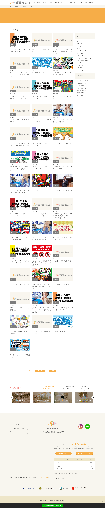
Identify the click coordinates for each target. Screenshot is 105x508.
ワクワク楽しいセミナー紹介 (84, 58)
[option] (20, 398)
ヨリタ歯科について (39, 2)
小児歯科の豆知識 (81, 90)
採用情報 (91, 2)
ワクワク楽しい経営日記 (83, 60)
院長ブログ (79, 43)
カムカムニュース (81, 62)
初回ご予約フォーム (63, 453)
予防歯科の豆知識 (81, 85)
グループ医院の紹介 (61, 479)
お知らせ (79, 41)
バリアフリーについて (18, 432)
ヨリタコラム (64, 2)
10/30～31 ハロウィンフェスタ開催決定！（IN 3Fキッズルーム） (41, 286)
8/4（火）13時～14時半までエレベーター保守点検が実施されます (20, 75)
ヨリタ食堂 (79, 67)
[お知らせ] (20, 34)
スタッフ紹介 (73, 2)
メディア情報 (80, 65)
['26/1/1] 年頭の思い (38, 190)
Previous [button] (12, 397)
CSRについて (16, 424)
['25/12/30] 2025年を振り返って (62, 190)
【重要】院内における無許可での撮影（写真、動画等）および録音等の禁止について (41, 263)
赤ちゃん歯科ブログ (82, 53)
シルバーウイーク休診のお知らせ (51, 505)
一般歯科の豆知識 (81, 83)
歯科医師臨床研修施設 (18, 428)
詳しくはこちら (44, 477)
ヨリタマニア (80, 70)
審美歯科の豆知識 (81, 88)
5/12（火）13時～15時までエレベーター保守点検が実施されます (19, 145)
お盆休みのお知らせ (38, 73)
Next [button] (93, 397)
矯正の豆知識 (80, 95)
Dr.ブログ (79, 46)
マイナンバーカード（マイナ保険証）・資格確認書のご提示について (62, 51)
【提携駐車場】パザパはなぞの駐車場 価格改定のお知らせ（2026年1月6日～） (62, 216)
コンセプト (49, 2)
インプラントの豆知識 (82, 81)
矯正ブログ (79, 48)
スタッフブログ (81, 55)
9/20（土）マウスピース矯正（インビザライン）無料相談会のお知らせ (41, 310)
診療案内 (56, 2)
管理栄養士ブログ (81, 50)
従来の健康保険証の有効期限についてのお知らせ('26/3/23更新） (19, 169)
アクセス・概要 (83, 2)
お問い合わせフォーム (85, 453)
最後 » (53, 370)
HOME (12, 6)
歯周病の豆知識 (81, 93)
